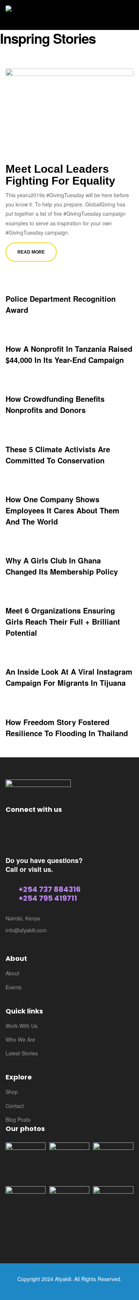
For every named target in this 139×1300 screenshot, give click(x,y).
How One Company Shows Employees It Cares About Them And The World (62, 510)
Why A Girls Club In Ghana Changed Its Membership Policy (62, 566)
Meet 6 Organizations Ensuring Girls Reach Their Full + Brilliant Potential (63, 621)
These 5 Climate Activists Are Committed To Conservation (58, 455)
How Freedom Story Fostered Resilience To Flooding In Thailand (67, 727)
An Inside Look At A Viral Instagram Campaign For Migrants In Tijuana (69, 677)
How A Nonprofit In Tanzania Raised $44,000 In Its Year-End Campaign (69, 354)
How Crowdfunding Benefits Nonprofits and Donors (55, 404)
